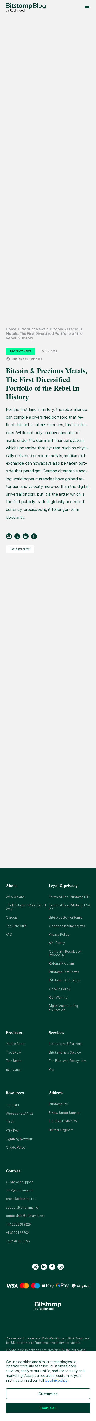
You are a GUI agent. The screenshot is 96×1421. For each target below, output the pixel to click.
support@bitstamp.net (22, 1207)
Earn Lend (13, 1069)
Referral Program (61, 963)
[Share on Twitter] (18, 536)
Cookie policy (56, 1380)
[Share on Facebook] (35, 536)
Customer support (19, 1182)
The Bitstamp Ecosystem (67, 1061)
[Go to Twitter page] (35, 1267)
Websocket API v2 (19, 1113)
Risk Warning (58, 997)
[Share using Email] (10, 536)
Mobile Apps (15, 1044)
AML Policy (57, 943)
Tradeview (13, 1052)
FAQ (9, 934)
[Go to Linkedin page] (44, 1267)
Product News (33, 329)
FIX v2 (10, 1122)
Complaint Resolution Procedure (65, 953)
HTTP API (12, 1105)
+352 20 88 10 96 (18, 1241)
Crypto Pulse (15, 1147)
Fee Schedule (16, 926)
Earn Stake (13, 1061)
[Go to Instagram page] (60, 1267)
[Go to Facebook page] (52, 1267)
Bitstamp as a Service (65, 1052)
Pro (51, 1069)
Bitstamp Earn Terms (64, 972)
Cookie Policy (59, 989)
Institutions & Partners (65, 1044)
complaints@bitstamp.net (25, 1216)
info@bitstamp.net (19, 1190)
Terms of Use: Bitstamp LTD (69, 897)
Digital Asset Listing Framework (63, 1007)
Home (11, 329)
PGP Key (12, 1130)
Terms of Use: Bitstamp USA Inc (69, 907)
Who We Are (15, 897)
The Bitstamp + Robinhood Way (26, 907)
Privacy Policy (59, 934)
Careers (12, 917)
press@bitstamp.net (21, 1199)
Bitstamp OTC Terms (64, 980)
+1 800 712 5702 (17, 1233)
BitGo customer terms (65, 917)
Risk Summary (78, 1338)
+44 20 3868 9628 (18, 1224)
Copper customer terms (67, 926)
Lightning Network (19, 1139)
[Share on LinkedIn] (27, 536)
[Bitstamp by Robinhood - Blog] (19, 7)
